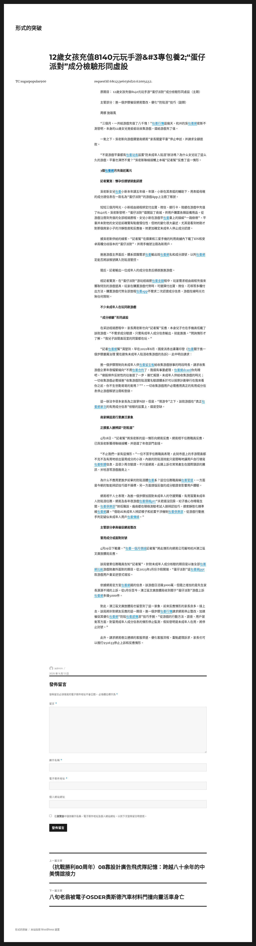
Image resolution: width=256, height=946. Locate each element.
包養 (118, 191)
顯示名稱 (55, 760)
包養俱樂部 (107, 506)
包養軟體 (100, 464)
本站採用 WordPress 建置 (45, 929)
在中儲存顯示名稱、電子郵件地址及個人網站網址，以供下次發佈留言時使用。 (100, 816)
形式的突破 (29, 28)
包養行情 (158, 123)
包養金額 (158, 281)
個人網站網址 (57, 796)
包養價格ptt (147, 501)
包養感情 (132, 616)
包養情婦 (133, 517)
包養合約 (138, 370)
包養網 (192, 123)
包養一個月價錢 (135, 548)
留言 (53, 703)
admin (59, 668)
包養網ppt (198, 569)
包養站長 (132, 155)
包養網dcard (182, 370)
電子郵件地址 (58, 778)
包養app (142, 291)
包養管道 (187, 480)
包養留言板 (146, 365)
